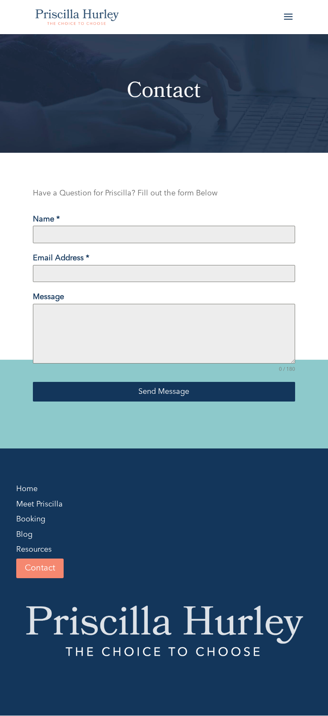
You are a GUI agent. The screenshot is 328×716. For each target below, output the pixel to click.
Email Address (61, 258)
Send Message (163, 392)
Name (46, 219)
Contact (40, 568)
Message (48, 297)
